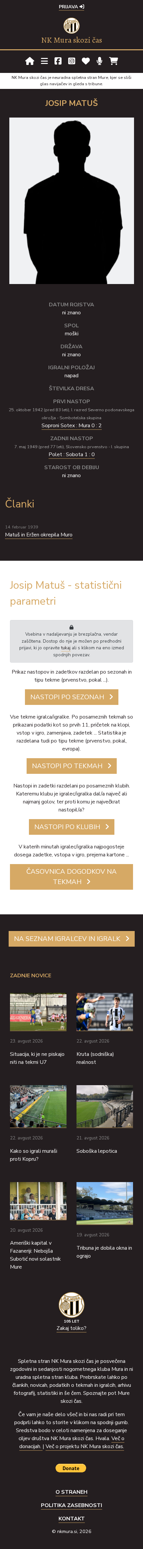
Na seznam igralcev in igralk (67, 938)
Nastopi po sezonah (67, 697)
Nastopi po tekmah (67, 766)
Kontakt (72, 1518)
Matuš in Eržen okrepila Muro (38, 534)
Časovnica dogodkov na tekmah (71, 876)
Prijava (69, 6)
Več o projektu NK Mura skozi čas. (85, 1446)
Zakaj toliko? (71, 1328)
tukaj (66, 648)
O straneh (71, 1492)
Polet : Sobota (72, 454)
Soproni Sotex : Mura (72, 425)
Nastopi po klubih (67, 826)
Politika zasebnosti (71, 1505)
